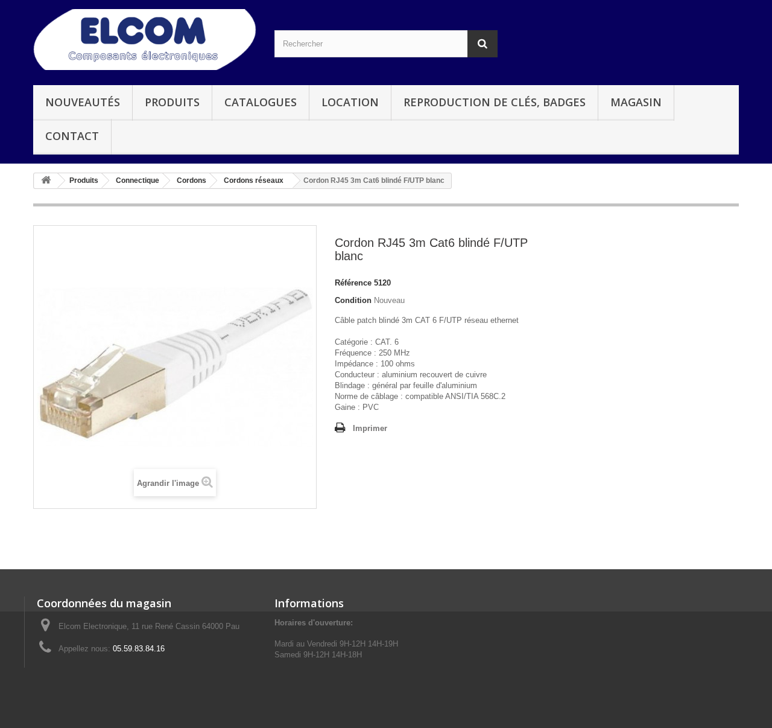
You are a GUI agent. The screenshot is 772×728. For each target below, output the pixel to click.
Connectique (137, 180)
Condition (353, 300)
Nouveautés (82, 102)
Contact (72, 136)
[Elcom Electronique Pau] (144, 39)
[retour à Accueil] (45, 180)
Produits (172, 102)
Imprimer (370, 428)
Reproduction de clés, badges (494, 102)
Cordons (191, 180)
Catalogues (260, 102)
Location (350, 102)
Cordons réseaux (253, 180)
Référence (353, 282)
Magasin (636, 102)
